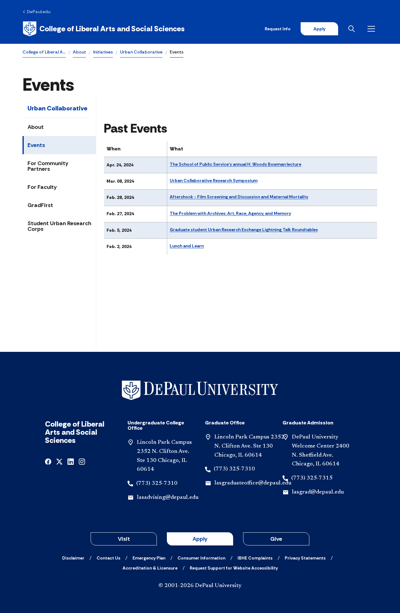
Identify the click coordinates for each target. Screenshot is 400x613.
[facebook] (48, 461)
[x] (59, 461)
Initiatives (103, 52)
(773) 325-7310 (157, 483)
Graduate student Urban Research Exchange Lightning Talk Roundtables (244, 229)
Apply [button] (200, 539)
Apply (319, 29)
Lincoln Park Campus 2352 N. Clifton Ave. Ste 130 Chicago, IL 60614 (249, 446)
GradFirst (40, 205)
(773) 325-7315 (311, 478)
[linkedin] (71, 461)
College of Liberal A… (44, 52)
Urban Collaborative (141, 52)
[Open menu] (373, 29)
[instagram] (82, 461)
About (79, 52)
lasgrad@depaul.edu (318, 492)
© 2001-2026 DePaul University (200, 586)
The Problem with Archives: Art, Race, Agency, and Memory (230, 213)
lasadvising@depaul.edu (167, 497)
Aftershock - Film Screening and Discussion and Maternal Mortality (239, 197)
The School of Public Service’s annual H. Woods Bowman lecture (235, 164)
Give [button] (276, 539)
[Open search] (353, 28)
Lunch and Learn (187, 246)
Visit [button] (124, 539)
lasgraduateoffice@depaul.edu (252, 483)
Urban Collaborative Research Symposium (214, 180)
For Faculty (42, 187)
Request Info (278, 29)
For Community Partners (48, 166)
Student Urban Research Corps (59, 226)
